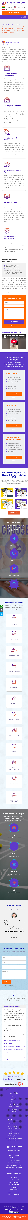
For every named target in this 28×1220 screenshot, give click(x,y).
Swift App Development (14, 1160)
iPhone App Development (14, 1150)
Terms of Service (9, 1209)
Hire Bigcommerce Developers (14, 1138)
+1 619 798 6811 (21, 7)
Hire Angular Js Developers (14, 1140)
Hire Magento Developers (14, 1131)
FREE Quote (14, 13)
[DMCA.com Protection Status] (14, 1212)
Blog (14, 1114)
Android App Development (14, 1153)
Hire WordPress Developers (14, 1126)
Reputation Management (14, 1192)
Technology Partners (14, 1106)
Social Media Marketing (14, 1182)
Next (24, 924)
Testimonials (14, 1099)
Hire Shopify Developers (14, 1136)
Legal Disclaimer (10, 1210)
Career (14, 1111)
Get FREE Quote (14, 394)
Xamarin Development (14, 1155)
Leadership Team (14, 1104)
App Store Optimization (14, 1194)
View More (14, 512)
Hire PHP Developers (14, 1123)
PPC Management (14, 1187)
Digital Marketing (14, 1189)
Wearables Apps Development (14, 1165)
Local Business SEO (14, 1179)
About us (14, 1097)
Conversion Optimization (14, 1184)
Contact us (14, 1101)
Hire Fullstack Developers (14, 1128)
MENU (22, 17)
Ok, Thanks (17, 1217)
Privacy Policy (19, 1209)
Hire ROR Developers (14, 1133)
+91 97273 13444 (10, 7)
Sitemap (19, 1210)
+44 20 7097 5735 (10, 9)
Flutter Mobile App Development (14, 1167)
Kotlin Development (14, 1158)
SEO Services (14, 1177)
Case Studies (14, 1109)
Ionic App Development (14, 1162)
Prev (3, 924)
